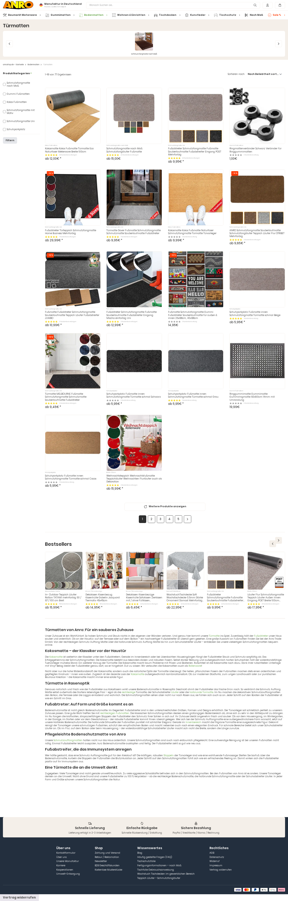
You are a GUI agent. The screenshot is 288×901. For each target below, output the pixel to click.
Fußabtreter (261, 636)
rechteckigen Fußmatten (114, 713)
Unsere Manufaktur (67, 861)
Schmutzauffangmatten (68, 740)
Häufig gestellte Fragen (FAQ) (154, 857)
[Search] (255, 5)
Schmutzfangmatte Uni (21, 121)
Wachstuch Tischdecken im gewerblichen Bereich (166, 873)
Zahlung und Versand (107, 852)
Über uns (61, 857)
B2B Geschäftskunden (107, 865)
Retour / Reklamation (107, 857)
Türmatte (214, 636)
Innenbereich (193, 722)
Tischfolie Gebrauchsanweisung (155, 869)
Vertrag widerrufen (220, 869)
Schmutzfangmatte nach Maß (18, 84)
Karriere (60, 865)
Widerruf (214, 861)
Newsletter (101, 861)
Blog (139, 852)
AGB (211, 852)
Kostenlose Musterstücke (108, 869)
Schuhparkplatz (16, 129)
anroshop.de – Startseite (13, 64)
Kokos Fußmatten (17, 102)
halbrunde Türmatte (201, 692)
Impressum (215, 865)
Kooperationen (64, 869)
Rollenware (195, 666)
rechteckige (128, 692)
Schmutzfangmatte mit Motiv (21, 112)
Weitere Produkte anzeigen (167, 506)
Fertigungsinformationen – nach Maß (159, 865)
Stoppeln (169, 755)
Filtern (10, 140)
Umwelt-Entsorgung (68, 873)
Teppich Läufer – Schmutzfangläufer (158, 878)
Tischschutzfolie (146, 861)
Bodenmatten (33, 64)
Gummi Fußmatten (18, 93)
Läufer (175, 692)
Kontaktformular (65, 852)
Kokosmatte (56, 657)
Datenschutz (216, 857)
